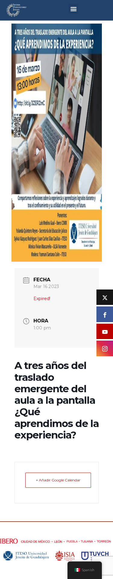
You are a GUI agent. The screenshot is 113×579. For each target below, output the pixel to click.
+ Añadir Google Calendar (58, 480)
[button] (73, 9)
